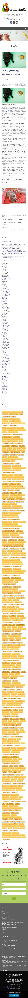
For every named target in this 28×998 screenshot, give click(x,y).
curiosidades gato (6, 537)
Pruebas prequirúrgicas (7, 758)
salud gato (15, 783)
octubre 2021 (5, 345)
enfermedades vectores (7, 568)
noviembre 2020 (6, 360)
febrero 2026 (5, 272)
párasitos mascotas (6, 761)
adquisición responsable (7, 418)
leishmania (5, 644)
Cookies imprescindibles (15, 987)
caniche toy (5, 483)
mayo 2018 (4, 383)
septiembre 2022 (6, 329)
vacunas (21, 823)
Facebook (18, 222)
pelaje (23, 700)
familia (11, 595)
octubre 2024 (5, 293)
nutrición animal (20, 687)
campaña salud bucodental (8, 476)
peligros (9, 702)
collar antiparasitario (20, 501)
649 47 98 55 (16, 16)
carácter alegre (11, 485)
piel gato (16, 729)
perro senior (16, 720)
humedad (14, 626)
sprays (21, 796)
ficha (9, 597)
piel (12, 729)
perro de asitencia (6, 714)
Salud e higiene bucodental (7, 926)
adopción (14, 416)
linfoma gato (21, 655)
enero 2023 (4, 323)
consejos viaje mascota (7, 521)
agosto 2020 (5, 364)
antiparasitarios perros (18, 438)
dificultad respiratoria (17, 550)
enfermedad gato (17, 568)
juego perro (12, 640)
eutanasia (10, 593)
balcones (9, 447)
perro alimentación (18, 711)
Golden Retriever (12, 615)
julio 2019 (4, 379)
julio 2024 (4, 297)
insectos (10, 635)
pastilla (18, 698)
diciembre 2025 (5, 275)
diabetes (19, 84)
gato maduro (5, 608)
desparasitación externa (7, 546)
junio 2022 (4, 334)
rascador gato (5, 767)
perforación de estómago (7, 707)
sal (22, 774)
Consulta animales (6, 523)
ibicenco (20, 626)
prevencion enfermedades (7, 745)
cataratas (13, 488)
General (3, 403)
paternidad (18, 700)
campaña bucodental (17, 465)
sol (16, 796)
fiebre (13, 597)
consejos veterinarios (15, 519)
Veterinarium (8, 83)
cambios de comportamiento (8, 463)
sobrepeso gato (15, 794)
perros (10, 720)
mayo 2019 (4, 382)
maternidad (12, 664)
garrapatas (11, 604)
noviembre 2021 (6, 344)
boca (23, 452)
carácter (4, 485)
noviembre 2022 (6, 326)
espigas (13, 584)
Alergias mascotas (6, 423)
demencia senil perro (13, 539)
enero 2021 (4, 357)
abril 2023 (4, 319)
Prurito (15, 758)
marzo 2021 (4, 354)
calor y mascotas (6, 461)
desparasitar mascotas (14, 548)
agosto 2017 (5, 389)
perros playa (23, 720)
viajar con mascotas (6, 832)
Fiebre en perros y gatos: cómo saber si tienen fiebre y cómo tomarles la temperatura (13, 245)
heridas (14, 620)
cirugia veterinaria (11, 499)
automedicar (22, 445)
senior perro (14, 792)
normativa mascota (16, 682)
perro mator (22, 718)
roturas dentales (11, 774)
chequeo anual (5, 494)
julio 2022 (4, 332)
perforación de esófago (19, 707)
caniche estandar (19, 481)
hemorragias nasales (6, 620)
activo (21, 414)
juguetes (18, 640)
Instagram (4, 224)
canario (14, 479)
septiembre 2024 (6, 294)
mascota (16, 660)
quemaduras (5, 765)
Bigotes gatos (5, 452)
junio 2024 (4, 298)
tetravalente (13, 801)
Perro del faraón (15, 716)
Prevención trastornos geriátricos (9, 921)
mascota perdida (6, 662)
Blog (3, 932)
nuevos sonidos (6, 687)
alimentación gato (13, 425)
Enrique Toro (11, 579)
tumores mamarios (6, 814)
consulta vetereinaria (17, 526)
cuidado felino (5, 532)
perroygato (18, 725)
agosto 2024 (5, 296)
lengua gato (21, 644)
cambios (13, 461)
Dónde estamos (5, 928)
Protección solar (6, 756)
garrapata (5, 604)
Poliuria (19, 738)
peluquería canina (16, 705)
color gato (10, 503)
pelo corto (9, 705)
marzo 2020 (4, 370)
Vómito (13, 837)
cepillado (17, 490)
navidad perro (5, 678)
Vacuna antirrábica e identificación (9, 924)
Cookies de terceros (15, 988)
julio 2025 (4, 279)
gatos (4, 611)
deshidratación (22, 541)
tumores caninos (6, 812)
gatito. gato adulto (11, 606)
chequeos (22, 494)
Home (3, 911)
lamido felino (13, 642)
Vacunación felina (21, 821)
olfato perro (19, 689)
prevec (23, 743)
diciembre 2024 (5, 290)
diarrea (4, 550)
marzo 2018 (4, 385)
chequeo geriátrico (14, 494)
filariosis (22, 597)
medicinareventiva (6, 671)
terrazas (19, 799)
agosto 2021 (5, 348)
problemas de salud (6, 749)
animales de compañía (13, 432)
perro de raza (5, 718)
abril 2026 (4, 269)
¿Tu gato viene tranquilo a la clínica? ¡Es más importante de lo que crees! (13, 256)
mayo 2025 (4, 282)
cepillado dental (6, 492)
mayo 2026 (4, 268)
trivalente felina (17, 810)
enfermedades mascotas (17, 564)
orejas (4, 691)
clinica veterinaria (11, 501)
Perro (3, 404)
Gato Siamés (16, 611)
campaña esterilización (7, 470)
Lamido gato (20, 642)
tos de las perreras (10, 803)
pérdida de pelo (15, 761)
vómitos (19, 837)
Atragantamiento (6, 445)
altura (4, 429)
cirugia (4, 499)
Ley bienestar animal (14, 649)
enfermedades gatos (6, 564)
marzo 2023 (4, 320)
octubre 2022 (5, 328)
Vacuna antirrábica (18, 819)
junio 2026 (4, 266)
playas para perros (19, 736)
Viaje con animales (6, 834)
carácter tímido (19, 485)
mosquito (11, 673)
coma (15, 503)
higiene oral (10, 622)
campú (9, 479)
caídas (4, 490)
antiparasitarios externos (7, 438)
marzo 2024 (4, 303)
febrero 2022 (5, 340)
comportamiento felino (18, 508)
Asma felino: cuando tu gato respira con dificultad (12, 964)
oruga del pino (10, 691)
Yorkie (24, 837)
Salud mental (13, 785)
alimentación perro (6, 427)
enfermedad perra (19, 573)
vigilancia (22, 834)
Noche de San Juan (6, 682)
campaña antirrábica (6, 465)
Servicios (4, 913)
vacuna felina (5, 823)
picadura (21, 727)
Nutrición (12, 687)
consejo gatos (12, 512)
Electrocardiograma (15, 555)
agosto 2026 (5, 263)
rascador (21, 765)
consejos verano (6, 519)
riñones (4, 774)
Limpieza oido (13, 655)
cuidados (21, 532)
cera (20, 492)
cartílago (19, 483)
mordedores (5, 673)
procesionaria (5, 754)
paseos (4, 698)
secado (4, 790)
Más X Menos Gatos (6, 917)
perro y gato (21, 83)
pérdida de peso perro (16, 763)
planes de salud (16, 734)
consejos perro (15, 517)
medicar (18, 664)
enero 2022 (4, 341)
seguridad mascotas (20, 790)
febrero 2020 (5, 372)
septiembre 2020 (6, 363)
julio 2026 (4, 265)
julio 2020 (4, 366)
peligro (4, 702)
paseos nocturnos (11, 698)
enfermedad (23, 557)
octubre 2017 (5, 388)
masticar (19, 662)
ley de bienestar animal (7, 651)
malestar (13, 658)
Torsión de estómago (21, 801)
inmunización (18, 631)
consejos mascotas (6, 517)
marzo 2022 (4, 338)
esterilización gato (13, 588)
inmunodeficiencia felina (16, 633)
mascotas (13, 662)
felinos (4, 597)
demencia (5, 539)
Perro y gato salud (13, 727)
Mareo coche (10, 660)
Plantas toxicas (5, 736)
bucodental (21, 454)
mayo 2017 (4, 394)
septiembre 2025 (6, 278)
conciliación (5, 510)
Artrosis (21, 441)
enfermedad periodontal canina (19, 570)
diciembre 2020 (5, 359)
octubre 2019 (5, 375)
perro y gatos (5, 727)
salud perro (21, 785)
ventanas (4, 828)
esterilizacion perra (17, 586)
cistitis (4, 501)
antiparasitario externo (7, 436)
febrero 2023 (5, 322)
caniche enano (11, 481)
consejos (19, 512)
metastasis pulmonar (15, 671)
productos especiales (14, 754)
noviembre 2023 (6, 309)
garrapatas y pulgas (19, 604)
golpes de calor (6, 617)
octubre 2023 (5, 310)
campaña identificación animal (8, 472)
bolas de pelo (5, 454)
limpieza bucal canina (18, 651)
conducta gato (12, 510)
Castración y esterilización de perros (9, 927)
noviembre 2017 (6, 386)
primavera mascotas (21, 747)
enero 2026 (4, 274)
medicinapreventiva (16, 669)
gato (3, 401)
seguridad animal (11, 790)
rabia (11, 765)
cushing (13, 537)
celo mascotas (10, 490)
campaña (17, 463)
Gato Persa (21, 608)
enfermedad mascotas (7, 570)
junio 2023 (4, 316)
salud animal (10, 776)
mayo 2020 (4, 369)
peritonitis (16, 709)
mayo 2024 (4, 300)
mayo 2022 (4, 335)
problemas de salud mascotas (18, 749)
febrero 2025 (5, 287)
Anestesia (23, 429)
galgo (13, 602)
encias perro (5, 557)
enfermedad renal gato (16, 577)
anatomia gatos (16, 429)
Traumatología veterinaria (7, 810)
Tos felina (17, 803)
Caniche (4, 481)
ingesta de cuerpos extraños (8, 631)
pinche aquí (5, 216)
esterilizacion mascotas (7, 586)
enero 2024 (4, 306)
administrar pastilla (6, 416)
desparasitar (5, 548)
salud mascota (22, 783)
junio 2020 (4, 367)
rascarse (12, 767)
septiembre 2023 (6, 312)
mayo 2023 (4, 318)
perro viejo (5, 725)
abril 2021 (4, 353)
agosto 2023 (5, 313)
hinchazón (5, 624)
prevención (17, 745)
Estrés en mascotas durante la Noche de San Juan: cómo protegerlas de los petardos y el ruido (14, 250)
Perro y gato (11, 725)
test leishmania (5, 801)
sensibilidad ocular (6, 794)
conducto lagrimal (21, 510)
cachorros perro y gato (13, 456)
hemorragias (23, 617)
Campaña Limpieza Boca (7, 474)
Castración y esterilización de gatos (9, 919)
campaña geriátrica (17, 470)
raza (24, 767)
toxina (11, 805)
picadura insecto (6, 729)
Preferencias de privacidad (14, 992)
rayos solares (18, 767)
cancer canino (20, 479)
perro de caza (14, 714)
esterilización (5, 588)
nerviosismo (15, 680)
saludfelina (20, 781)
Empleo (3, 930)
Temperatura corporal (7, 799)
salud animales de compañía (20, 776)
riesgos (15, 772)
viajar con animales (13, 830)
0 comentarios (22, 85)
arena (4, 441)
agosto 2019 (5, 378)
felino (22, 595)
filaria (18, 597)
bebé (19, 447)
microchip (23, 671)
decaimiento (19, 537)
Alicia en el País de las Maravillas (18, 423)
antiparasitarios (16, 436)
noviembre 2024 (6, 291)
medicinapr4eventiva (6, 667)
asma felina (13, 443)
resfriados (5, 772)
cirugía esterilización (20, 499)
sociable (12, 796)
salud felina (8, 85)
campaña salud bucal (18, 474)
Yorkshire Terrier (6, 839)
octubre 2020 (5, 362)
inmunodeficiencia (6, 633)
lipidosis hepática (6, 658)
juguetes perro (5, 642)
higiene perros (17, 622)
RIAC (10, 772)
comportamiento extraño (7, 508)
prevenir (13, 747)
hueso (4, 626)
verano (10, 828)
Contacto (4, 929)
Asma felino (20, 443)
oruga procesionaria (19, 691)
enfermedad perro (6, 575)
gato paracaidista (13, 608)
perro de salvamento (14, 718)
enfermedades (17, 559)
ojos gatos (13, 689)
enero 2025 (4, 288)
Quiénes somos (5, 912)
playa (12, 736)
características (12, 483)
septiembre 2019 (6, 376)
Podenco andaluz (12, 738)
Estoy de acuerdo (14, 995)
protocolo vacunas (14, 756)
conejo (3, 400)
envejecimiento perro (19, 579)
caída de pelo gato (21, 488)
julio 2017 (4, 391)
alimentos (14, 427)
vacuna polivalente (13, 823)
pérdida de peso (6, 763)
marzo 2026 (4, 271)
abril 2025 (4, 284)
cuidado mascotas (14, 532)
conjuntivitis (5, 512)
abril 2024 (4, 301)
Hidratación (20, 620)
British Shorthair (13, 454)
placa (9, 734)
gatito (4, 606)
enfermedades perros (17, 566)
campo (4, 479)
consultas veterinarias (7, 526)
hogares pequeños (20, 624)
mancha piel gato (20, 658)
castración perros (6, 488)
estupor (4, 593)
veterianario (16, 828)
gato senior (10, 611)
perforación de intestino (7, 709)
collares (4, 503)
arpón (9, 441)
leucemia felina (5, 649)
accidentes (5, 414)
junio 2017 (4, 392)
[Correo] (17, 22)
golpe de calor (20, 615)
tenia (14, 799)
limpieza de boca (16, 653)
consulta (15, 521)
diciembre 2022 (5, 325)
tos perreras (5, 805)
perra (21, 709)
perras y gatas (5, 711)
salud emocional (6, 781)
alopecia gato (20, 427)
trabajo (16, 805)
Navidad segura (13, 678)
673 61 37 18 (16, 19)
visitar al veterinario (6, 837)
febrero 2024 (5, 304)
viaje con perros (15, 834)
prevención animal (6, 747)
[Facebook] (11, 22)
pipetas (4, 734)
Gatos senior (5, 613)
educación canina (6, 555)
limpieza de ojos (6, 655)
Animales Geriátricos (6, 434)
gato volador (12, 613)
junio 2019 (4, 381)
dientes (9, 550)
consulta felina (14, 523)
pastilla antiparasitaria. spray (8, 700)
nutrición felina (5, 689)
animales (4, 432)
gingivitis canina (20, 613)
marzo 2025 (4, 285)
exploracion (5, 595)
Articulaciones (14, 441)
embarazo (23, 555)
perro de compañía (6, 716)
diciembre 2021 (5, 342)
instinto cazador (17, 635)
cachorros (5, 456)
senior (8, 792)
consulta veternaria (16, 528)
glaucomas (5, 615)
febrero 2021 (5, 356)
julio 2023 (4, 315)
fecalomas (16, 595)
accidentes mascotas (13, 414)
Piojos (22, 729)
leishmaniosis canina (13, 644)
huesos (9, 626)
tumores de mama (15, 812)
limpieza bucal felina (6, 653)
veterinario (22, 828)
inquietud (4, 635)
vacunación (13, 821)
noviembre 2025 (6, 276)
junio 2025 (4, 281)
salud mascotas (6, 785)
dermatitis (4, 541)
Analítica (9, 429)
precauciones (5, 743)
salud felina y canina (6, 783)
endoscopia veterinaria (14, 557)
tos (3, 803)
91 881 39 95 (20, 14)
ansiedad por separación (17, 434)
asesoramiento (5, 443)
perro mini (5, 720)
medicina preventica (16, 667)
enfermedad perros (15, 575)
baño (15, 447)
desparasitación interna (18, 546)
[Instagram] (14, 22)
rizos (19, 772)
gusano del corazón (14, 617)
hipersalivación (12, 624)
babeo (4, 447)
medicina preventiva (6, 669)
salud (4, 776)
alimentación (5, 425)
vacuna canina (5, 821)
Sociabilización (5, 796)
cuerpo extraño (19, 530)
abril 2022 (4, 337)
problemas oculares (15, 752)
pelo (4, 705)
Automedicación (14, 445)
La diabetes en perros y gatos (11, 73)
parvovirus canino (6, 696)
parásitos (13, 696)
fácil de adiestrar (6, 602)
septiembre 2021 (6, 347)
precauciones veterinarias (15, 743)
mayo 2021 (4, 351)
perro (12, 711)
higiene (4, 622)
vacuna (11, 819)
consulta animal (22, 521)
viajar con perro (15, 832)
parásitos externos (21, 696)
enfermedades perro (6, 566)
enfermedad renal (6, 577)
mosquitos (17, 673)
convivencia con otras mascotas (8, 530)
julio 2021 (4, 350)
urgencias (14, 814)
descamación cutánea (13, 541)
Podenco (4, 738)
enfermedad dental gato (7, 559)
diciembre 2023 (5, 307)
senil (4, 792)
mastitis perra (5, 664)
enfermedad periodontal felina (8, 573)
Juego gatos (5, 640)
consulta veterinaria (12, 84)
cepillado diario (14, 492)
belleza (24, 447)
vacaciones (5, 819)
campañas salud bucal (19, 476)
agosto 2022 (5, 331)
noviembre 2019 (6, 373)
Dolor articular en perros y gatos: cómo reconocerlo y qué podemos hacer (11, 248)
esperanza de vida (6, 584)
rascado (15, 765)
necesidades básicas (7, 680)
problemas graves (6, 752)
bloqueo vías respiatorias (15, 452)
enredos (4, 579)
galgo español (18, 602)
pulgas (20, 758)
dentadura (21, 539)
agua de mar (16, 418)
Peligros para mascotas (17, 702)
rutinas (18, 774)
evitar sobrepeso (17, 593)
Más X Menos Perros (6, 916)
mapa (4, 660)
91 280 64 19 (20, 18)
